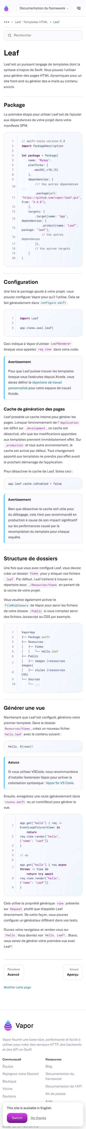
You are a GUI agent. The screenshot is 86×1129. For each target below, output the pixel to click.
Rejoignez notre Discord (21, 1074)
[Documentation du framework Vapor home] (6, 8)
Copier (76, 138)
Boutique (9, 1081)
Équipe (8, 1066)
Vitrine (7, 1089)
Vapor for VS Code (59, 783)
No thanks (38, 1118)
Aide (49, 1101)
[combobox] (45, 35)
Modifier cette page (17, 987)
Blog (49, 1066)
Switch (17, 1118)
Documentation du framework (60, 1076)
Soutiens (9, 1096)
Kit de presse (56, 1094)
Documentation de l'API (64, 1086)
